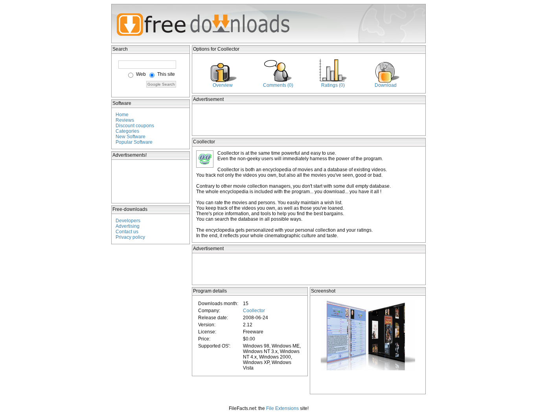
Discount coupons (135, 125)
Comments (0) (278, 85)
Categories (127, 131)
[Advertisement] (151, 181)
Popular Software (134, 142)
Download (386, 85)
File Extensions (282, 408)
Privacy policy (130, 237)
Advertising (128, 226)
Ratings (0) (333, 85)
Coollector (254, 310)
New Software (130, 136)
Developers (128, 220)
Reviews (125, 120)
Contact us (127, 231)
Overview (223, 85)
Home (122, 114)
